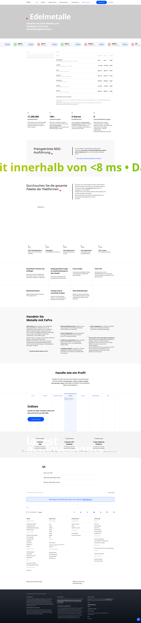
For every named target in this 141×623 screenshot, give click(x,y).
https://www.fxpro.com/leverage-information (67, 104)
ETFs (70, 383)
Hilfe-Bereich (87, 499)
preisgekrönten (89, 188)
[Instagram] (107, 512)
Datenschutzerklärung (76, 600)
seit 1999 (43, 122)
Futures (75, 381)
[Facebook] (74, 512)
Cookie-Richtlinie (60, 601)
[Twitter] (87, 512)
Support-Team (108, 599)
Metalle (85, 381)
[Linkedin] (81, 512)
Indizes (80, 381)
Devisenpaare (68, 381)
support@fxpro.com (92, 604)
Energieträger (55, 383)
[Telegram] (100, 512)
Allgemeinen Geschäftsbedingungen (64, 600)
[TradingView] (114, 512)
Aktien (62, 383)
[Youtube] (94, 512)
